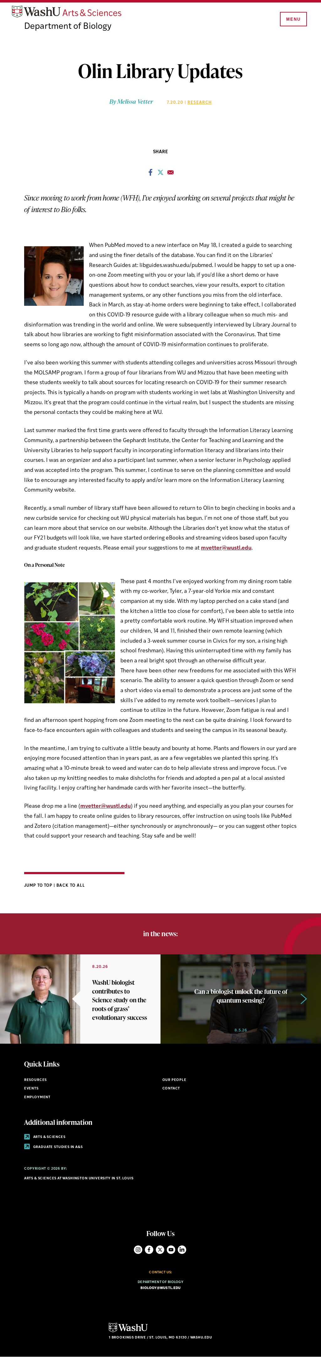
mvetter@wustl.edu (226, 548)
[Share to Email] (171, 174)
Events (31, 1088)
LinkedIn (182, 1249)
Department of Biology (67, 26)
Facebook (149, 1249)
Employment (37, 1097)
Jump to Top (39, 886)
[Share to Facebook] (150, 174)
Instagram (138, 1249)
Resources (35, 1080)
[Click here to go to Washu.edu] (128, 1331)
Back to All (70, 886)
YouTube (171, 1249)
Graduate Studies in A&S (57, 1147)
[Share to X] (160, 174)
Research (199, 103)
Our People (174, 1080)
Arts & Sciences (49, 1137)
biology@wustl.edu (160, 1288)
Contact (171, 1088)
